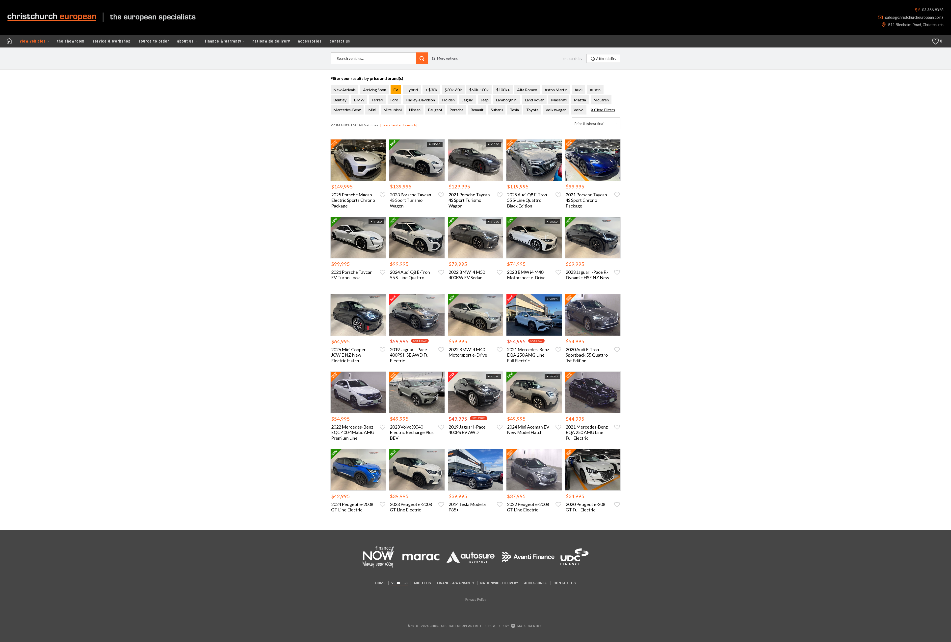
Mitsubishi (392, 109)
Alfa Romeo (527, 89)
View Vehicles (33, 41)
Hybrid (411, 89)
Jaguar (467, 99)
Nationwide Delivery (271, 41)
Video (436, 144)
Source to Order (153, 41)
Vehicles (399, 583)
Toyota (532, 109)
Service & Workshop (111, 41)
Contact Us (340, 41)
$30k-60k (453, 89)
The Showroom (70, 41)
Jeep (485, 99)
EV (395, 89)
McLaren (601, 99)
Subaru (497, 109)
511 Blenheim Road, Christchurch (916, 25)
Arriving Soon (374, 89)
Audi (578, 89)
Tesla (514, 109)
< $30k (431, 89)
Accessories (310, 41)
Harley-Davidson (420, 99)
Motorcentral (530, 626)
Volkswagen (556, 109)
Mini (372, 109)
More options (447, 58)
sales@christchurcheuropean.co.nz (914, 17)
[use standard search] (399, 125)
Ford (394, 99)
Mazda (580, 99)
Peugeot (435, 109)
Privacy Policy (475, 599)
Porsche (456, 109)
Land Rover (534, 99)
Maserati (559, 99)
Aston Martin (556, 89)
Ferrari (377, 99)
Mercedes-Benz (347, 109)
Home (380, 583)
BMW (359, 99)
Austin (595, 89)
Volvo (578, 109)
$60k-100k (479, 89)
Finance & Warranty (223, 41)
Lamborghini (506, 99)
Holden (448, 99)
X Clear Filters (603, 109)
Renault (477, 109)
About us (422, 583)
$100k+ (503, 89)
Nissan (415, 109)
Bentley (339, 99)
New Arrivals (344, 89)
